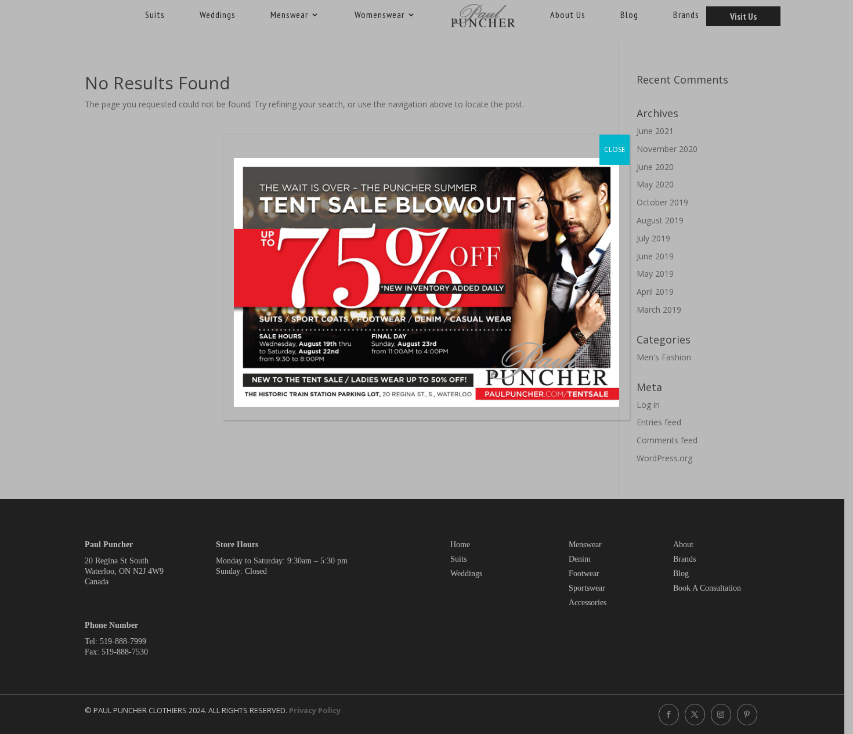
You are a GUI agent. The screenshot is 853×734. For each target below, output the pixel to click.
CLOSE (614, 149)
